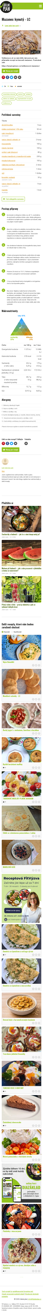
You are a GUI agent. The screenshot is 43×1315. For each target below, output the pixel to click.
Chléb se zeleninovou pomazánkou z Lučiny (19, 833)
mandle (5, 190)
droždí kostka (7, 125)
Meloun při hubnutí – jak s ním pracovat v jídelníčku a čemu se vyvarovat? (21, 569)
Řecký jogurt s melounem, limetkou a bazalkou (21, 730)
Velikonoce (6, 103)
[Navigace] (40, 6)
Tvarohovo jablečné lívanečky (14, 1054)
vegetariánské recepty (24, 98)
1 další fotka (35, 52)
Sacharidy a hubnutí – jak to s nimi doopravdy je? (21, 534)
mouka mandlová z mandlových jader (16, 156)
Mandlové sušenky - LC (11, 696)
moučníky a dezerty (9, 94)
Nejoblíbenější (17, 632)
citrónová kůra (7, 169)
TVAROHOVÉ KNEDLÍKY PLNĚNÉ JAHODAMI (18, 798)
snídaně (28, 94)
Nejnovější (7, 632)
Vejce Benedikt (8, 662)
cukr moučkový (8, 133)
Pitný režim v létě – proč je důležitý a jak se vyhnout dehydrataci (18, 605)
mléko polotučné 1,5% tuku (12, 129)
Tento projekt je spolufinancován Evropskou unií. (17, 1291)
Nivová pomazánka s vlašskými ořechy (17, 1156)
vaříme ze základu (8, 98)
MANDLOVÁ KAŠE (9, 867)
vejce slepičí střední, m (11, 140)
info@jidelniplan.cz (34, 1299)
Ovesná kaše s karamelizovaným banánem (19, 1019)
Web (3, 471)
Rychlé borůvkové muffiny (12, 764)
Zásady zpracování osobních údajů (13, 1294)
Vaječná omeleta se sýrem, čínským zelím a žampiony (19, 1266)
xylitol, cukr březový (10, 152)
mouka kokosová (8, 161)
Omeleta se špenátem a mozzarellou (17, 985)
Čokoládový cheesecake (12, 1122)
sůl (3, 173)
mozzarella (6, 144)
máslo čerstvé (7, 148)
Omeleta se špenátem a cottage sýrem (18, 951)
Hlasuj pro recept (10, 71)
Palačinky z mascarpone (12, 1231)
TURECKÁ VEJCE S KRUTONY (13, 1088)
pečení (20, 94)
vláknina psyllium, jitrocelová (13, 165)
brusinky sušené (8, 177)
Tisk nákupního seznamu (13, 199)
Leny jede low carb (12, 25)
